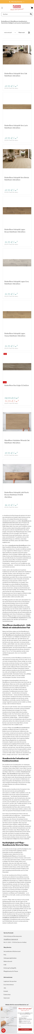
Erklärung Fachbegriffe (10, 968)
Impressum (7, 998)
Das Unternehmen (9, 984)
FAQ (5, 954)
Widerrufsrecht (8, 961)
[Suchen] (31, 14)
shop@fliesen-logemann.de (11, 939)
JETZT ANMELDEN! (25, 1029)
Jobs (5, 988)
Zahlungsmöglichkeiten (10, 958)
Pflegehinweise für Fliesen (11, 971)
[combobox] (17, 14)
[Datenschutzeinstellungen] (3, 1030)
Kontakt (6, 991)
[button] (2, 8)
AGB (5, 964)
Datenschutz (7, 994)
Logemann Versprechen (10, 981)
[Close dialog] (32, 1008)
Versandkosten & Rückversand (12, 951)
